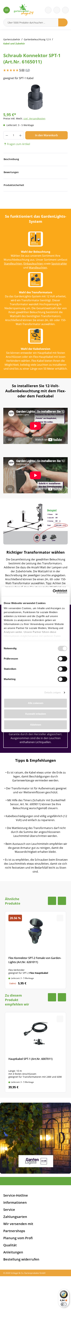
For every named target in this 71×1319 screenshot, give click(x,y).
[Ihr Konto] (65, 10)
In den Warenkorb (46, 135)
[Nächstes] (60, 97)
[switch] (62, 658)
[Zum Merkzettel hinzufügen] (61, 90)
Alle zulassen (35, 703)
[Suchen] (63, 22)
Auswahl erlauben (35, 713)
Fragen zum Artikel (18, 144)
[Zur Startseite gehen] (24, 10)
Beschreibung (11, 159)
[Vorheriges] (11, 97)
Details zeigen (52, 692)
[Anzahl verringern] (6, 135)
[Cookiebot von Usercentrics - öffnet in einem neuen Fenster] (52, 591)
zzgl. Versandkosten (34, 118)
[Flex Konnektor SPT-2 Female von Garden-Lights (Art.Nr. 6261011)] (35, 950)
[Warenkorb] (56, 10)
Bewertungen (11, 172)
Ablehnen (35, 724)
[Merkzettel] (48, 10)
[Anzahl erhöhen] (20, 135)
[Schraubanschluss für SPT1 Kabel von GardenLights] (35, 97)
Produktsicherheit (14, 185)
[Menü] (6, 10)
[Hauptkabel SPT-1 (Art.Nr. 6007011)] (35, 1052)
